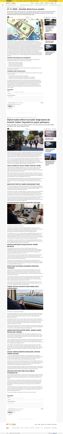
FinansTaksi (9, 117)
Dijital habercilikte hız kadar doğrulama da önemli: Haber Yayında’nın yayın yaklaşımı (49, 29)
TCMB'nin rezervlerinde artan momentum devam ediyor (50, 53)
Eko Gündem (13, 117)
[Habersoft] (55, 433)
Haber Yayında (9, 158)
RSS (7, 433)
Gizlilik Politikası (54, 427)
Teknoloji (42, 424)
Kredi (45, 424)
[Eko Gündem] (50, 22)
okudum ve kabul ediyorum (15, 102)
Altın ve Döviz (37, 427)
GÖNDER (42, 102)
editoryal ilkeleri (17, 233)
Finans (42, 427)
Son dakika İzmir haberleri (16, 427)
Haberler (39, 424)
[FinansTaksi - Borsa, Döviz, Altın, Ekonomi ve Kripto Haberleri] (11, 424)
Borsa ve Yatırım (54, 424)
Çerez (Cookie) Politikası (47, 427)
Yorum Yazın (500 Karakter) (11, 95)
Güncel (36, 424)
